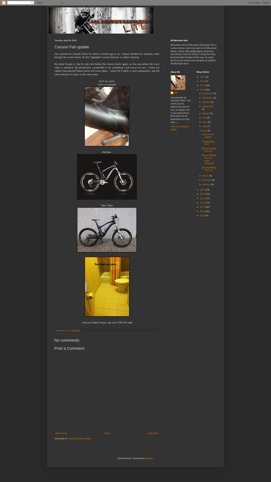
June (205, 122)
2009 (203, 215)
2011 (203, 207)
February (207, 180)
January (206, 184)
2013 (203, 198)
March (205, 176)
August (206, 113)
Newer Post (61, 433)
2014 (203, 194)
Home (108, 433)
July (204, 117)
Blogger (149, 458)
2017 (203, 85)
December (207, 93)
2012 (203, 202)
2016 (203, 90)
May (204, 126)
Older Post (153, 433)
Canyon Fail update (208, 135)
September (207, 106)
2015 (203, 190)
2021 (203, 77)
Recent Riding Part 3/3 (209, 149)
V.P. (176, 92)
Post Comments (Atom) (79, 438)
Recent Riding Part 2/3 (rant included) (209, 159)
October (206, 102)
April (205, 130)
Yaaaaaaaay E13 (208, 142)
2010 (203, 211)
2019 (203, 81)
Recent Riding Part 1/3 (209, 169)
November (207, 98)
